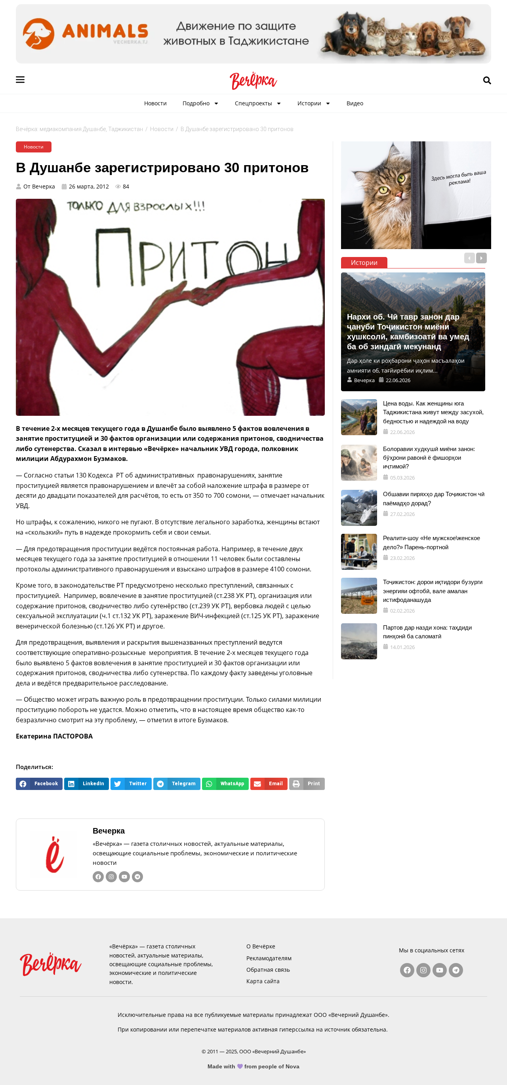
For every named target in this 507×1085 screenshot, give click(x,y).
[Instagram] (111, 876)
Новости (155, 103)
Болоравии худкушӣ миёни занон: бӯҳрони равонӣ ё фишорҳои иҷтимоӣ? (429, 457)
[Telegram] (137, 876)
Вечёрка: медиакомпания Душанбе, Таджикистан (79, 129)
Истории (309, 103)
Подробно (196, 103)
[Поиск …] (487, 80)
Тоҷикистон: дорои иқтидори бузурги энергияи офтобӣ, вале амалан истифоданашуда (432, 591)
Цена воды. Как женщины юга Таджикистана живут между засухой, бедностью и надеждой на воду (433, 412)
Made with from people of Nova (254, 1066)
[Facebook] (98, 876)
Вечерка (109, 830)
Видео (355, 103)
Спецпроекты (253, 103)
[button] (39, 784)
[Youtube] (124, 876)
